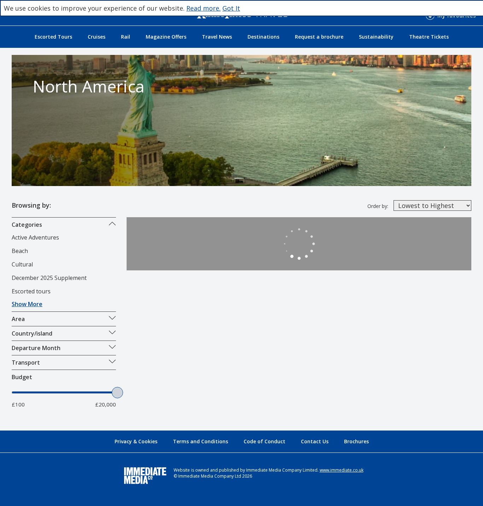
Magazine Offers (166, 36)
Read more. (203, 8)
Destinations (263, 36)
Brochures (356, 441)
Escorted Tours (53, 36)
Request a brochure (319, 36)
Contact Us (314, 441)
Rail (125, 36)
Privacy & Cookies (136, 441)
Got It (231, 8)
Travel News (217, 36)
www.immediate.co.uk (341, 470)
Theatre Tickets (429, 36)
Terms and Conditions (200, 441)
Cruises (96, 36)
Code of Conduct (264, 441)
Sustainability (376, 36)
